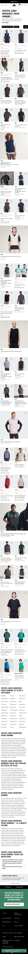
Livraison (4, 913)
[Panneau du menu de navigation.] (2, 5)
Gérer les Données (18, 932)
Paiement (16, 921)
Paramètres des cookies (7, 932)
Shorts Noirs (22, 721)
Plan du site (16, 918)
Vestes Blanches (21, 716)
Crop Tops (3, 704)
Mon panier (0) (19, 887)
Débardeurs (4, 710)
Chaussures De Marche (23, 704)
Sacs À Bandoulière (13, 727)
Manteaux (3, 695)
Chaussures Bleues (13, 701)
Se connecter (8, 887)
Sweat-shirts (4, 721)
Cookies (4, 936)
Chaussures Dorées (13, 704)
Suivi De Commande (6, 918)
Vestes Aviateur (5, 707)
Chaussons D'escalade (22, 710)
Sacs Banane (4, 701)
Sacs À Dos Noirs (22, 707)
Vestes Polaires (23, 713)
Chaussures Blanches (13, 713)
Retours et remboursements (18, 914)
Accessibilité (17, 940)
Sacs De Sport (4, 713)
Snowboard (4, 718)
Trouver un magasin (18, 925)
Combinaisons (4, 698)
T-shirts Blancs (12, 696)
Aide (3, 925)
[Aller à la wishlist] (5, 5)
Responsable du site (6, 921)
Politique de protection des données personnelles (7, 942)
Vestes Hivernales (21, 701)
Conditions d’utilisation (7, 946)
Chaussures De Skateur (23, 699)
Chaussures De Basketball (23, 719)
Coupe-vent (4, 724)
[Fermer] (3, 951)
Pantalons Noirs (12, 699)
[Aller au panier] (25, 5)
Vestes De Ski (13, 718)
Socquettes (13, 707)
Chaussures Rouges (13, 724)
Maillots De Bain (4, 716)
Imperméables (14, 710)
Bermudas (3, 727)
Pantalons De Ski (13, 721)
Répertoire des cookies (19, 936)
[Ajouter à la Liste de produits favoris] (11, 31)
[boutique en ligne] (14, 5)
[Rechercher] (22, 5)
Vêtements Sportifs (12, 716)
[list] (11, 27)
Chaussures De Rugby (23, 696)
